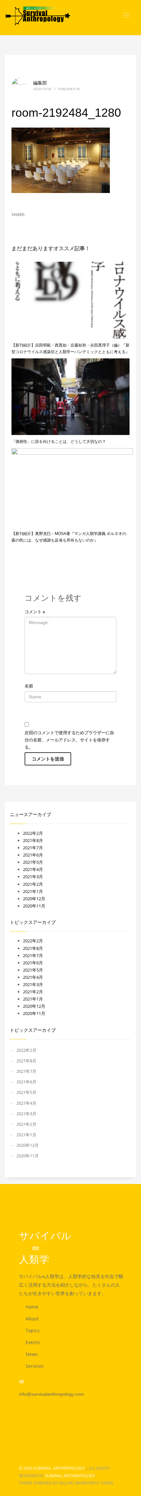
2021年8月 (33, 840)
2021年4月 (33, 869)
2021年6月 (33, 855)
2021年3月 (33, 877)
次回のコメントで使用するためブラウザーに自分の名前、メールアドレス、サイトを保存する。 (69, 740)
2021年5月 (33, 862)
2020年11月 (34, 906)
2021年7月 (33, 848)
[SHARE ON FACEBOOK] (28, 223)
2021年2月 (33, 884)
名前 (29, 686)
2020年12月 (34, 899)
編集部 (40, 83)
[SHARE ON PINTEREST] (39, 223)
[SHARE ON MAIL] (51, 223)
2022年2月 (33, 833)
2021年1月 (33, 891)
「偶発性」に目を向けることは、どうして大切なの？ (58, 441)
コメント (35, 612)
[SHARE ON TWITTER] (16, 224)
